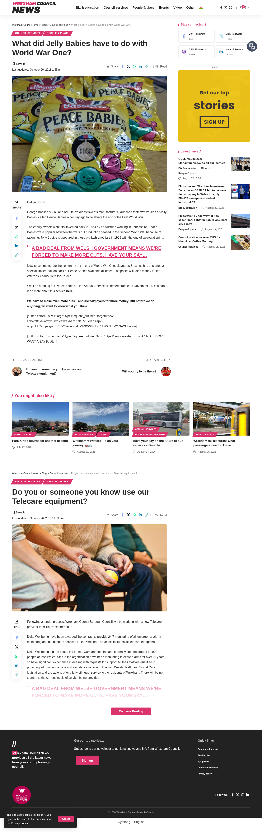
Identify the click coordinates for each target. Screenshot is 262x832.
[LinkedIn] (235, 7)
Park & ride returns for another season (40, 440)
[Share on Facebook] (122, 66)
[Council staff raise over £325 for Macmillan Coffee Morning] (240, 242)
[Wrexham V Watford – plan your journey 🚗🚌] (101, 419)
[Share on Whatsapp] (134, 66)
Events (103, 434)
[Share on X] (128, 66)
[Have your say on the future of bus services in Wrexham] (161, 419)
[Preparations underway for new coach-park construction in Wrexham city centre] (240, 221)
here (69, 291)
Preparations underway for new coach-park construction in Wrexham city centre (202, 219)
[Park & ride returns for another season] (40, 419)
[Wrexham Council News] (34, 7)
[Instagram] (230, 7)
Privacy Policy (19, 823)
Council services (27, 33)
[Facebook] (221, 7)
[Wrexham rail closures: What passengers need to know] (221, 419)
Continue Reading (131, 711)
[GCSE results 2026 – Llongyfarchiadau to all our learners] (240, 164)
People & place (58, 33)
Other (204, 168)
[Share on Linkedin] (140, 66)
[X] (225, 7)
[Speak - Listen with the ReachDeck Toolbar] (252, 46)
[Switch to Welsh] (201, 7)
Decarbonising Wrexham (150, 434)
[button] (66, 819)
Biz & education (187, 168)
